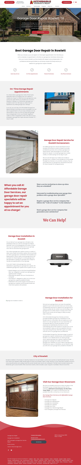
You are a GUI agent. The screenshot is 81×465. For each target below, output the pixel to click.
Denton (69, 459)
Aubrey (41, 459)
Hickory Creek (51, 460)
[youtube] (76, 2)
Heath (45, 460)
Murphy (49, 462)
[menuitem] (23, 6)
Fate (21, 460)
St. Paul (34, 463)
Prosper (70, 462)
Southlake (29, 463)
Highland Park (58, 460)
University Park (46, 463)
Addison (31, 459)
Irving (71, 460)
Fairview (9, 460)
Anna (38, 459)
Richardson (10, 463)
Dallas (64, 459)
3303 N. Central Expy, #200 (61, 435)
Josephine (10, 462)
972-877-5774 (34, 437)
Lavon (14, 462)
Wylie (51, 463)
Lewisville (19, 462)
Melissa (44, 462)
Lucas (35, 462)
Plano (61, 462)
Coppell (60, 459)
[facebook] (74, 2)
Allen (35, 459)
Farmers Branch (15, 460)
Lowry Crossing (30, 462)
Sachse (24, 463)
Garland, (36, 460)
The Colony (39, 463)
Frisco (31, 460)
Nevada (53, 462)
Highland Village (66, 460)
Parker (57, 462)
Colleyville (55, 459)
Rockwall (16, 463)
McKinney (40, 462)
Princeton (65, 462)
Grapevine (41, 460)
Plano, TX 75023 (58, 436)
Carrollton (46, 459)
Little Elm (24, 462)
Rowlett (20, 463)
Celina (51, 459)
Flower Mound (26, 460)
